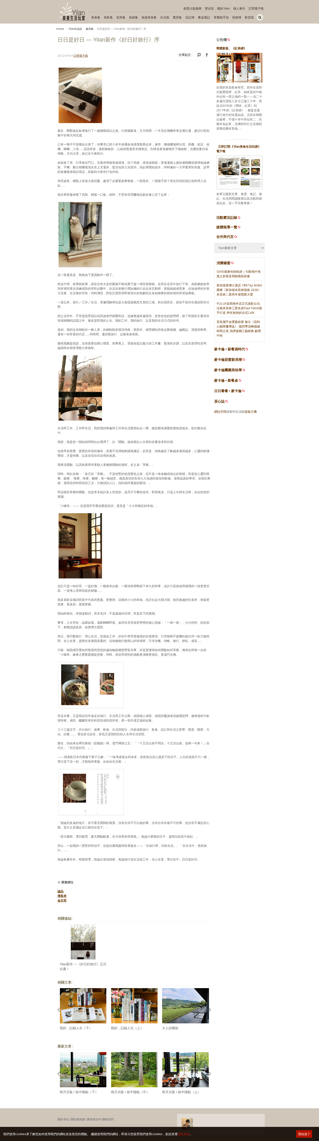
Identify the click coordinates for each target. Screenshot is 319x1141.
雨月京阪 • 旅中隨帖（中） (130, 1092)
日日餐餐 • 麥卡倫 (228, 391)
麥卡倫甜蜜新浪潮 (228, 359)
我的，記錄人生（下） (76, 1028)
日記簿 (189, 17)
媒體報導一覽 (226, 227)
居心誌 (219, 401)
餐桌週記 (204, 17)
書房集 (177, 17)
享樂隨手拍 (221, 17)
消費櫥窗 (223, 263)
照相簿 (236, 17)
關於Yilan (223, 8)
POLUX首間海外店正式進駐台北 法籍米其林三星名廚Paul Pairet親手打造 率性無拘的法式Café (239, 308)
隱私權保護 (78, 1119)
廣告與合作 (94, 1119)
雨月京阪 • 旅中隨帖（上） (181, 1092)
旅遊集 (133, 17)
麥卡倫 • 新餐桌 (226, 380)
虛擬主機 (251, 411)
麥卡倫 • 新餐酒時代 (229, 349)
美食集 (95, 17)
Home (60, 29)
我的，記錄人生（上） (127, 1028)
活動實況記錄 (226, 217)
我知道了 (304, 1134)
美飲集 (108, 17)
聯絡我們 (107, 1119)
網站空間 (220, 411)
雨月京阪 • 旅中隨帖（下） (79, 1092)
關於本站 (63, 1119)
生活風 (164, 17)
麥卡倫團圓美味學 (228, 370)
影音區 (249, 17)
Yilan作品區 (75, 29)
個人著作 (239, 8)
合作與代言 (225, 236)
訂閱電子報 (256, 8)
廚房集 (120, 17)
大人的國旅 (170, 1028)
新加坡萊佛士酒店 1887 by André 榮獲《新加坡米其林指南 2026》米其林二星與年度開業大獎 (239, 289)
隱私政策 (184, 1134)
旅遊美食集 (149, 17)
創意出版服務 (192, 8)
